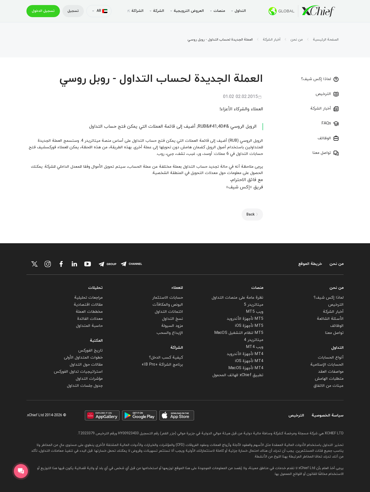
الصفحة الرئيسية (326, 40)
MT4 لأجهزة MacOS (245, 368)
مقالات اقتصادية (88, 304)
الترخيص (323, 94)
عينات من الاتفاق (329, 386)
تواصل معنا (321, 153)
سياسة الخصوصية (328, 415)
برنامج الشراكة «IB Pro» (162, 364)
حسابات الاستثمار (167, 297)
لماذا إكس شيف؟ (316, 79)
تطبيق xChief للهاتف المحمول (237, 375)
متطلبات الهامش (329, 378)
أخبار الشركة (271, 40)
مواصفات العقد (331, 371)
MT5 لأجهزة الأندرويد (245, 319)
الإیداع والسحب (170, 333)
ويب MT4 (254, 347)
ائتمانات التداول (169, 311)
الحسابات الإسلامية (327, 364)
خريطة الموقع (310, 264)
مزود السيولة (172, 326)
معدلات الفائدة (90, 319)
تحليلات (95, 288)
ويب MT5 (254, 311)
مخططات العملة (89, 311)
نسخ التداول (172, 319)
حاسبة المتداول (89, 326)
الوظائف (324, 138)
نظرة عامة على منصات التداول (237, 297)
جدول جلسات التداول (85, 386)
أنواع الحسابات (331, 357)
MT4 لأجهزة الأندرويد (245, 354)
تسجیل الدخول (43, 11)
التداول (337, 347)
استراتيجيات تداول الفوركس (78, 371)
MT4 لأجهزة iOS (249, 361)
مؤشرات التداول (89, 378)
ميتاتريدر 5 (253, 304)
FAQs (326, 123)
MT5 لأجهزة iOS (249, 326)
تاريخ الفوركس (90, 350)
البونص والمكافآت (168, 304)
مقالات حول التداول (86, 364)
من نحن (296, 40)
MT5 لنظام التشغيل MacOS (238, 333)
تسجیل (73, 11)
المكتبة (96, 340)
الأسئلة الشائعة (330, 319)
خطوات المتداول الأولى (83, 357)
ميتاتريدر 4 (253, 340)
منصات (257, 288)
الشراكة (137, 11)
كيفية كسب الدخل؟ (166, 357)
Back (250, 214)
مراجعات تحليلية (88, 297)
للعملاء (177, 288)
